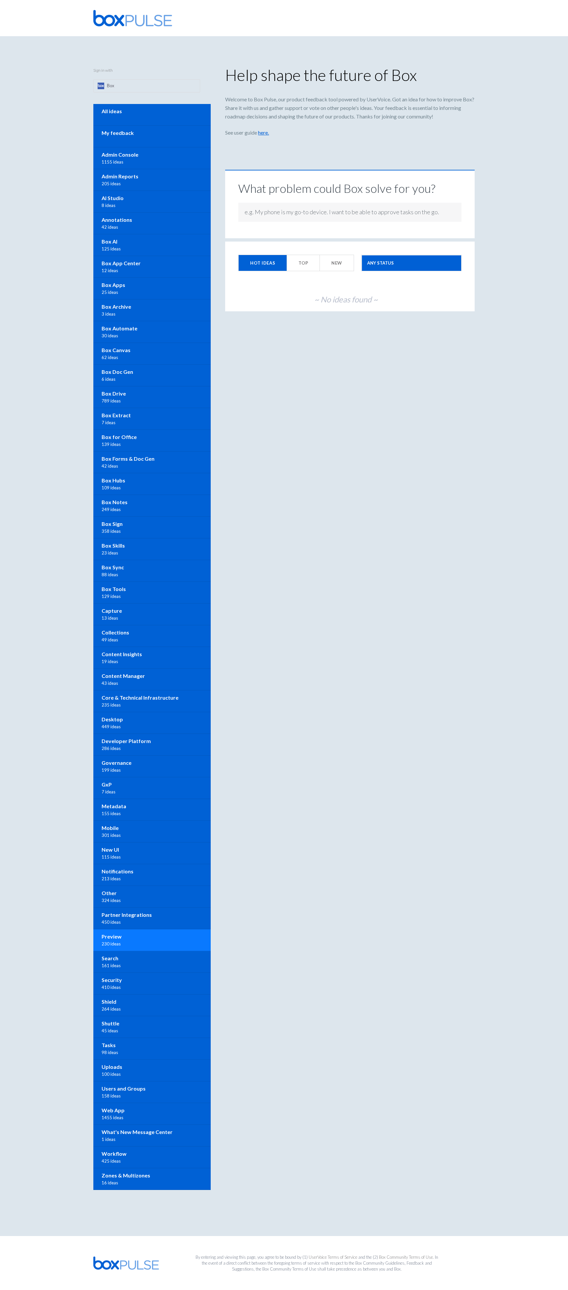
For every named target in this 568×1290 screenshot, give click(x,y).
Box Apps (113, 285)
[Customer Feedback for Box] (132, 18)
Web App (113, 1110)
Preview (112, 936)
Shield (109, 1001)
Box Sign (112, 524)
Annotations (117, 220)
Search (110, 958)
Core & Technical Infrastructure (140, 697)
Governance (116, 763)
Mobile (110, 828)
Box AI (109, 241)
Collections (115, 632)
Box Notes (115, 502)
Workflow (114, 1153)
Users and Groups (124, 1088)
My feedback (118, 133)
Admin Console (120, 154)
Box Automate (119, 328)
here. (263, 132)
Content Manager (123, 676)
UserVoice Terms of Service (333, 1257)
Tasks (109, 1045)
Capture (112, 610)
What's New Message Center (137, 1132)
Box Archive (116, 306)
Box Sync (113, 567)
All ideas (112, 111)
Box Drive (114, 393)
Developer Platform (126, 741)
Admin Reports (120, 176)
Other (109, 893)
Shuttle (110, 1023)
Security (112, 980)
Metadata (114, 806)
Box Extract (116, 415)
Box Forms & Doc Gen (128, 458)
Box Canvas (116, 350)
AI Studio (113, 198)
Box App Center (121, 263)
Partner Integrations (127, 915)
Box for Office (119, 437)
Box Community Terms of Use (406, 1257)
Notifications (117, 871)
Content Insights (122, 654)
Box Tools (114, 589)
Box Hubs (113, 480)
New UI (110, 849)
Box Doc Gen (117, 372)
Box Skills (113, 545)
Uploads (112, 1067)
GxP (107, 784)
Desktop (112, 719)
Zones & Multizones (126, 1175)
